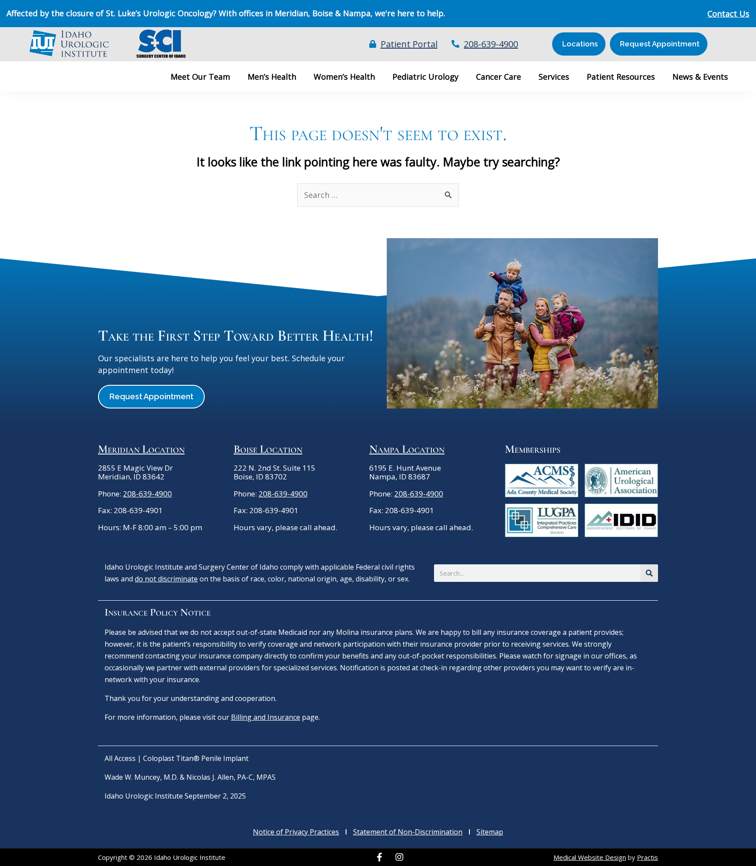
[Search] (649, 573)
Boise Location (268, 449)
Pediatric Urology (425, 76)
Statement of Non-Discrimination (407, 832)
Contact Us (728, 13)
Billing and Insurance (265, 717)
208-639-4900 (147, 494)
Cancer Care (498, 76)
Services (554, 76)
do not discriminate (166, 579)
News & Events (700, 76)
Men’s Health (272, 76)
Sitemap (489, 832)
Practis (647, 857)
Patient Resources (621, 76)
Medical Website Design (589, 857)
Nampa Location (406, 449)
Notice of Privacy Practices (296, 832)
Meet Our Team (200, 76)
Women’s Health (344, 76)
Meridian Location (141, 449)
